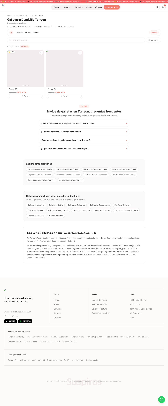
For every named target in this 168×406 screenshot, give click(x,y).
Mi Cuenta (134, 313)
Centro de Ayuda (99, 300)
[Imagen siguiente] (41, 68)
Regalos (57, 313)
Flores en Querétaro (95, 337)
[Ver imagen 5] (28, 85)
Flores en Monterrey (16, 337)
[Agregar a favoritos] (41, 53)
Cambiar (154, 32)
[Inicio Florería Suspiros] (27, 291)
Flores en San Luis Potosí (50, 341)
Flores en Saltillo (111, 337)
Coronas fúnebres (93, 360)
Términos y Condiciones (141, 309)
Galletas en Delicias (122, 205)
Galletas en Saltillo (56, 205)
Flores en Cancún (69, 341)
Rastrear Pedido (99, 304)
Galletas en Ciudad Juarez (100, 205)
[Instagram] (5, 316)
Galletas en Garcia (56, 215)
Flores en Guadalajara (60, 337)
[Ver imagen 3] (26, 85)
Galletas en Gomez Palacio (58, 210)
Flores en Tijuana (30, 341)
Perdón (67, 360)
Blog (132, 317)
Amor (34, 360)
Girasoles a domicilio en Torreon (124, 169)
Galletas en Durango (35, 210)
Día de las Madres (54, 360)
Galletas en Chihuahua (76, 205)
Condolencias (77, 360)
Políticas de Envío (138, 300)
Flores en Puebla (77, 337)
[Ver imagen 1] (23, 85)
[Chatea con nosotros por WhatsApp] (161, 399)
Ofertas (57, 317)
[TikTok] (13, 316)
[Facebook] (9, 316)
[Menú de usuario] (157, 7)
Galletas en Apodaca (102, 210)
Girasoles (58, 309)
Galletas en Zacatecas (81, 210)
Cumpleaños (13, 360)
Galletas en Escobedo (36, 215)
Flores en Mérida (14, 341)
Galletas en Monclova (36, 205)
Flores (56, 300)
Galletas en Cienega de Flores (126, 210)
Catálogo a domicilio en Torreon (40, 169)
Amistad (41, 360)
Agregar (26, 96)
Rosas (56, 304)
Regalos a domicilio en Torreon (39, 175)
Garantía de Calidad (101, 313)
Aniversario (24, 360)
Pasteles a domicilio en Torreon (124, 175)
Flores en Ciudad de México (37, 337)
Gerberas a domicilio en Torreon (95, 169)
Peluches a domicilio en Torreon (68, 175)
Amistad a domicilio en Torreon (71, 180)
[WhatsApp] (17, 316)
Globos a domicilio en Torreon (96, 175)
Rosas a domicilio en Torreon (67, 169)
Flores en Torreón (127, 337)
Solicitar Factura (99, 309)
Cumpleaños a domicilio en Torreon (41, 180)
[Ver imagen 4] (27, 85)
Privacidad (135, 304)
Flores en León (142, 337)
